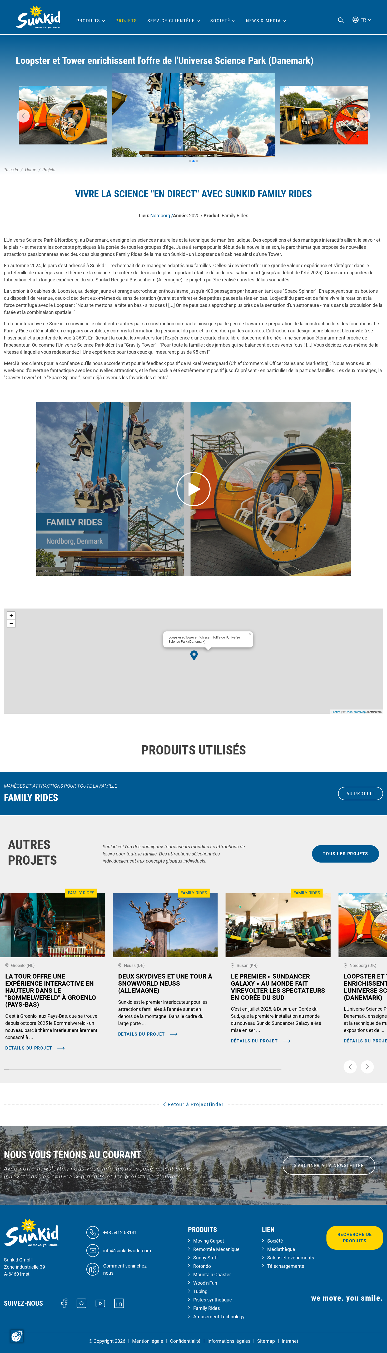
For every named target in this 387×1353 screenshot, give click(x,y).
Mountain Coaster (212, 1274)
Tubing (200, 1291)
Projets (126, 20)
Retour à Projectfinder (195, 1104)
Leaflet (335, 712)
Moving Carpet (208, 1241)
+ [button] (11, 615)
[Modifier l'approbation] (17, 1336)
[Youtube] (100, 1303)
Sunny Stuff (205, 1257)
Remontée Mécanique (216, 1249)
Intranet (290, 1341)
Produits (88, 20)
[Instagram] (81, 1303)
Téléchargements (285, 1266)
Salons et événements (290, 1257)
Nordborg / (161, 215)
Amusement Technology (219, 1316)
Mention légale (147, 1341)
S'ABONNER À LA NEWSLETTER (329, 1165)
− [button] (11, 623)
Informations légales (228, 1341)
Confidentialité (185, 1341)
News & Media (263, 20)
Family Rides (206, 1308)
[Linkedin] (119, 1303)
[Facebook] (64, 1303)
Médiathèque (281, 1249)
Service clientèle (171, 20)
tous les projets (345, 853)
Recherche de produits (355, 1237)
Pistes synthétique (212, 1300)
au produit (360, 793)
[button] (23, 116)
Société (275, 1241)
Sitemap (266, 1341)
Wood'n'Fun (205, 1283)
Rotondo (202, 1266)
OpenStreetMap (355, 712)
